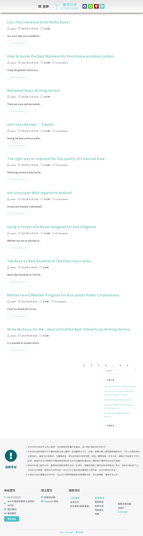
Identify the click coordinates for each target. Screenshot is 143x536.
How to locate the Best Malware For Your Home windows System (60, 56)
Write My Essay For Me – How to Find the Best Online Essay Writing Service (68, 329)
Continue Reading (19, 42)
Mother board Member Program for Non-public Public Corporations (63, 295)
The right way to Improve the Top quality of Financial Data (56, 158)
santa (13, 28)
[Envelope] (102, 6)
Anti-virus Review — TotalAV (30, 124)
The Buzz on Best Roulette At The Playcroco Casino (49, 260)
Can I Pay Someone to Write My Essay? (39, 22)
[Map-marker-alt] (96, 6)
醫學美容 (99, 498)
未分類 (47, 28)
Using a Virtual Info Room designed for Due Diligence (51, 226)
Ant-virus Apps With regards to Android (39, 192)
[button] (11, 519)
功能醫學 (75, 498)
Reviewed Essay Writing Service (33, 90)
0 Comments (62, 62)
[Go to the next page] (127, 365)
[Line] (90, 6)
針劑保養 (122, 512)
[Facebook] (84, 6)
